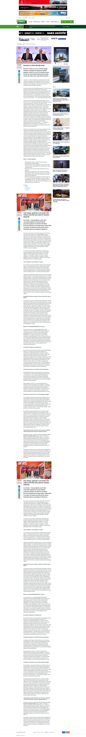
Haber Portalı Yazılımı (21, 735)
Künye (39, 732)
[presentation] (20, 26)
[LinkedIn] (19, 75)
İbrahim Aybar (27, 188)
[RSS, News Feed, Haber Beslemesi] (68, 732)
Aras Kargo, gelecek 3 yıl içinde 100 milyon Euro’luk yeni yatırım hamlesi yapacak (41, 27)
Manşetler (20, 17)
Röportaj (43, 21)
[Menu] (62, 22)
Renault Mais (27, 187)
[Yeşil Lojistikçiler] (21, 21)
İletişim (42, 732)
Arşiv (29, 17)
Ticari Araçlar (36, 21)
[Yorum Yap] (19, 82)
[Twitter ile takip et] (66, 732)
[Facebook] (19, 71)
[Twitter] (19, 73)
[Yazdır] (19, 80)
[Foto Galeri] (69, 17)
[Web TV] (66, 17)
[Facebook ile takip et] (63, 732)
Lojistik (30, 21)
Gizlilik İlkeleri (46, 732)
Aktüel (48, 21)
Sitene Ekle (32, 17)
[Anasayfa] (17, 17)
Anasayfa (34, 732)
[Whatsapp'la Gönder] (19, 76)
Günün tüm (66, 26)
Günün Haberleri (25, 17)
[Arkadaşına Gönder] (19, 78)
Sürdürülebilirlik (55, 21)
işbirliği (26, 186)
